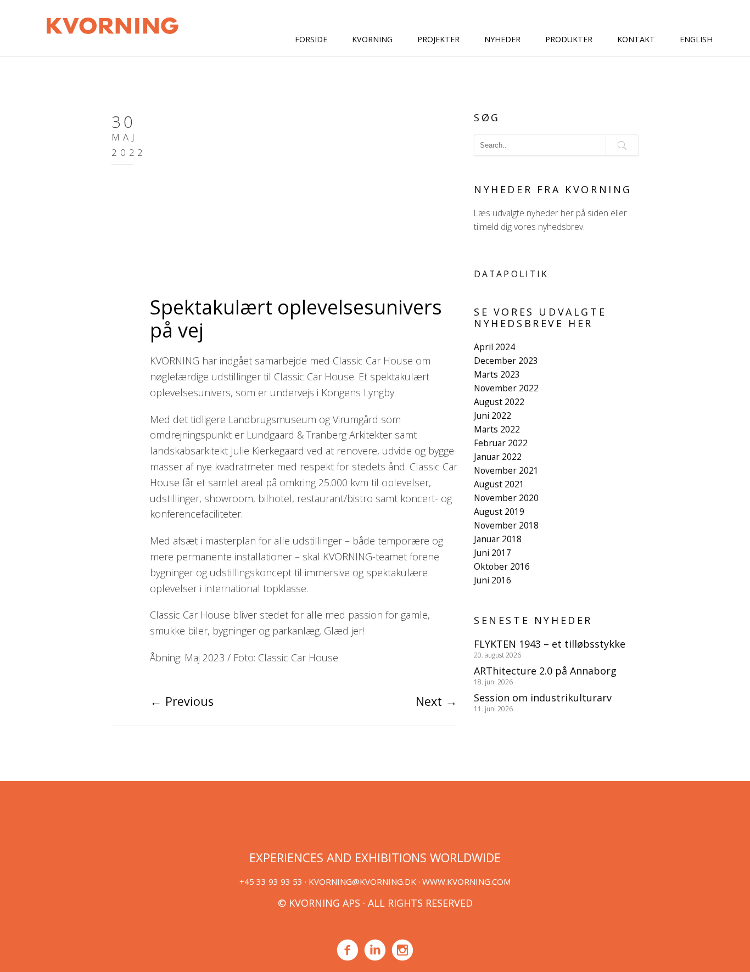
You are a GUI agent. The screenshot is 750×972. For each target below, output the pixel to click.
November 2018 (506, 525)
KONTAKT (636, 39)
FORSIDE (311, 39)
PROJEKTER (438, 39)
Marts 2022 (497, 429)
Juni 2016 (492, 580)
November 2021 (506, 470)
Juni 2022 (492, 415)
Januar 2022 (498, 457)
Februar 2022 (501, 443)
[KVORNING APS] (112, 24)
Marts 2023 (497, 374)
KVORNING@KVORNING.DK (362, 881)
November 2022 (506, 388)
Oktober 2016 (502, 566)
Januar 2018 (498, 539)
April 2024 (494, 347)
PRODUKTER (568, 39)
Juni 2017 (492, 553)
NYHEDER (502, 39)
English (696, 39)
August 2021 (499, 484)
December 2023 (506, 361)
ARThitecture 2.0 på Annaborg (545, 670)
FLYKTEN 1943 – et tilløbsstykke (549, 643)
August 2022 (499, 402)
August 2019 (499, 511)
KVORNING (372, 39)
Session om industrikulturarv (543, 697)
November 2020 (506, 498)
